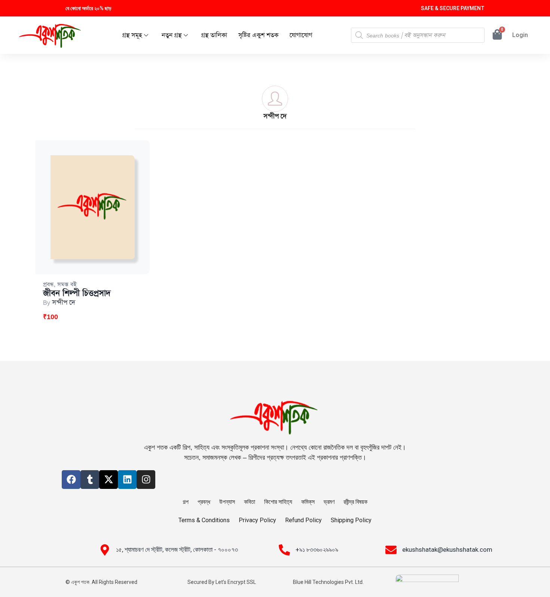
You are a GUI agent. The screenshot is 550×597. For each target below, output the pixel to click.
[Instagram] (146, 479)
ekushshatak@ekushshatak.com (447, 549)
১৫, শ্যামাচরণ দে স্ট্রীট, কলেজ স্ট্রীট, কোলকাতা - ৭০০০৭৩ (177, 549)
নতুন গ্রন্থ (171, 35)
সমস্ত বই (67, 284)
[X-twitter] (108, 479)
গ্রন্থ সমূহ (132, 35)
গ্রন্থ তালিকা (214, 35)
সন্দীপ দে (63, 302)
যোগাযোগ (301, 35)
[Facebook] (71, 479)
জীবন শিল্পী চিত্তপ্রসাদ (77, 293)
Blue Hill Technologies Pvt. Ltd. (328, 582)
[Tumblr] (89, 479)
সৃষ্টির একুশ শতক (258, 35)
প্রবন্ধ (48, 284)
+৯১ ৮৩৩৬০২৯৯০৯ (317, 549)
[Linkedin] (127, 479)
